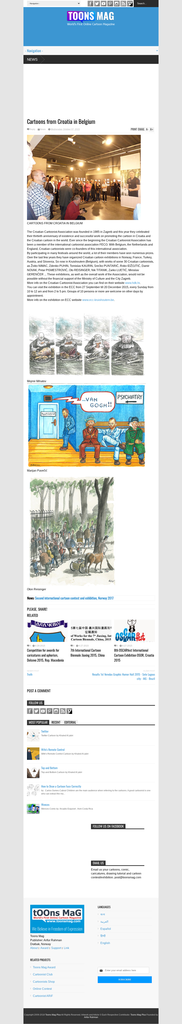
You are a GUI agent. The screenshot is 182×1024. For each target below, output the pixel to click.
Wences (45, 804)
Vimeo (130, 3)
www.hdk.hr (132, 282)
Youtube (103, 3)
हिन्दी (103, 935)
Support (56, 947)
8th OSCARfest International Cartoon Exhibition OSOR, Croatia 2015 (134, 655)
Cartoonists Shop (44, 981)
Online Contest (42, 988)
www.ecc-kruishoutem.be (98, 299)
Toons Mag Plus (53, 1015)
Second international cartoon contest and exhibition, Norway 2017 (74, 598)
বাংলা (102, 914)
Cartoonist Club (43, 974)
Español (105, 928)
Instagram (117, 3)
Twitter (97, 3)
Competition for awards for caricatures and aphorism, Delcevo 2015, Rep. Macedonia (45, 655)
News (32, 59)
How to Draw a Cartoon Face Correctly (61, 786)
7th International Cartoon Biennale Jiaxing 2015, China (88, 652)
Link (66, 947)
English (105, 943)
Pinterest (110, 3)
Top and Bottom (49, 768)
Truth (29, 674)
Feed (123, 3)
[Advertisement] (91, 38)
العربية (104, 921)
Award (44, 947)
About (34, 947)
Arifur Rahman (91, 1017)
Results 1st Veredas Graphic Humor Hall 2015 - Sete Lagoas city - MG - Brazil (123, 676)
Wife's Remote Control (53, 749)
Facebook (90, 3)
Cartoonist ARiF (43, 995)
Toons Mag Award (44, 967)
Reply (32, 129)
